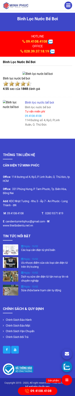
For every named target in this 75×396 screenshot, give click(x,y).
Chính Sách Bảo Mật (18, 325)
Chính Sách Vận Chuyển (20, 331)
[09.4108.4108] (67, 366)
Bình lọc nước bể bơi (19, 62)
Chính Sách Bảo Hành (19, 319)
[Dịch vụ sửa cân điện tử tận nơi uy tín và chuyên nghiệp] (10, 276)
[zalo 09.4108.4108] (50, 41)
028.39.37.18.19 (36, 51)
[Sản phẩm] (67, 380)
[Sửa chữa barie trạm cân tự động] (10, 289)
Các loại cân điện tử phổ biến (38, 250)
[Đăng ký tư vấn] (67, 354)
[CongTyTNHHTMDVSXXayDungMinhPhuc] (7, 350)
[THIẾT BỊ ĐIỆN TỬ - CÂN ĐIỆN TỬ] (16, 5)
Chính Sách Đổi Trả (17, 337)
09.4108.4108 (36, 41)
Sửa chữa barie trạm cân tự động (41, 290)
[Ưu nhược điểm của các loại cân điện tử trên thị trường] (10, 262)
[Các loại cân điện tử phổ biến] (10, 249)
